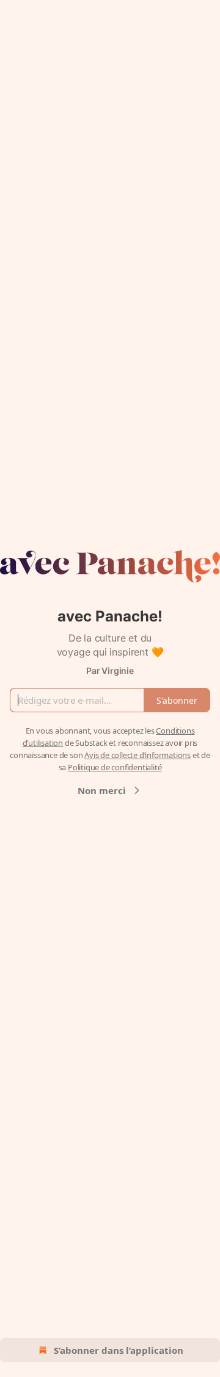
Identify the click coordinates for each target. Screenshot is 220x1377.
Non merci (102, 790)
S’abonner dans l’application (118, 1350)
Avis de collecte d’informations (137, 754)
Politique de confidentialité (114, 767)
